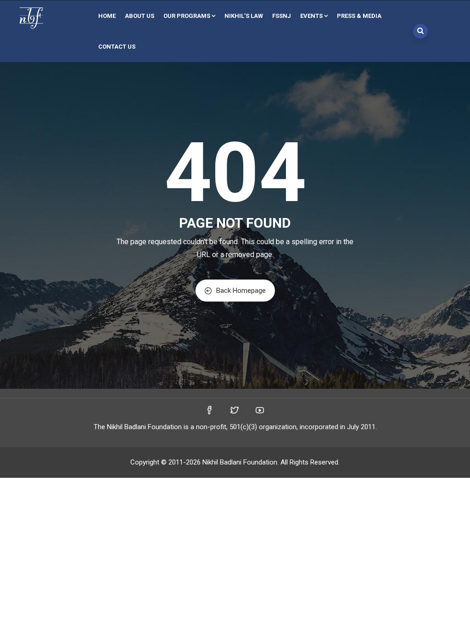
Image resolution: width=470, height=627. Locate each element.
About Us (139, 15)
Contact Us (116, 46)
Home (107, 15)
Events (311, 15)
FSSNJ (281, 15)
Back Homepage (241, 290)
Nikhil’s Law (243, 15)
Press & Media (359, 15)
